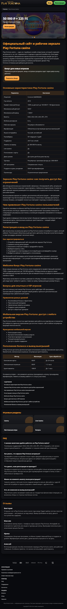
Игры (3, 596)
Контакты (4, 587)
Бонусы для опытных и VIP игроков (14, 399)
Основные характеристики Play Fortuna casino (18, 384)
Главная (5, 9)
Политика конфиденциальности (11, 572)
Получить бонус (12, 78)
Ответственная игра (7, 576)
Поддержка (4, 584)
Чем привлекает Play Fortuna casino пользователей (19, 390)
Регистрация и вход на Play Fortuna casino (16, 393)
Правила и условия (7, 569)
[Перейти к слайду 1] (32, 37)
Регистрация (59, 3)
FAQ (2, 581)
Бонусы (3, 593)
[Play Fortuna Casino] (10, 2)
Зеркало (3, 599)
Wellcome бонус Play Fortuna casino (14, 396)
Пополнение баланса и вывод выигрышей (16, 404)
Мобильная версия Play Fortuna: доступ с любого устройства (22, 401)
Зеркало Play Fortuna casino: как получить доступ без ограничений (24, 387)
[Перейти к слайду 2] (34, 37)
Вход (49, 3)
